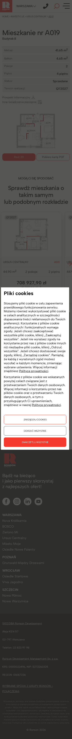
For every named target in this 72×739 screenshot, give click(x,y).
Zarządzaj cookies (35, 419)
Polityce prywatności (33, 371)
